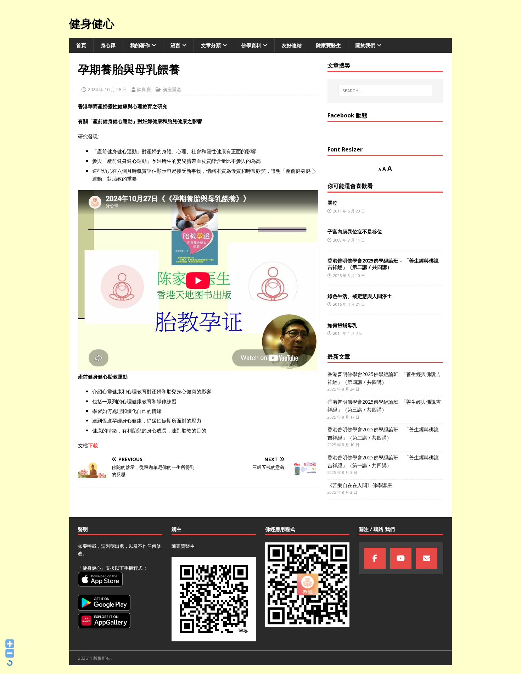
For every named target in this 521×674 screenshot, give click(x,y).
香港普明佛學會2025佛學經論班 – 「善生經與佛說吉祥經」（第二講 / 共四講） (383, 263)
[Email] (426, 558)
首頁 (81, 45)
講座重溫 (172, 89)
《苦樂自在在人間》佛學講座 (359, 485)
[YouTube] (400, 558)
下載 (93, 445)
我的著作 (140, 45)
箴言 (175, 45)
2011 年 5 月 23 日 (349, 211)
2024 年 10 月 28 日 (107, 89)
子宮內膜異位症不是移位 (354, 231)
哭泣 (332, 202)
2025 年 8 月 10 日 (349, 275)
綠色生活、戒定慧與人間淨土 (359, 296)
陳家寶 (144, 89)
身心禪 (108, 45)
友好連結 (292, 45)
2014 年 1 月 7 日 (348, 333)
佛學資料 (251, 45)
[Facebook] (375, 558)
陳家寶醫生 (328, 45)
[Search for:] (385, 91)
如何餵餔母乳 (342, 325)
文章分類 (211, 45)
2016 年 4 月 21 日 (349, 304)
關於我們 (365, 45)
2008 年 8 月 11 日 (349, 240)
